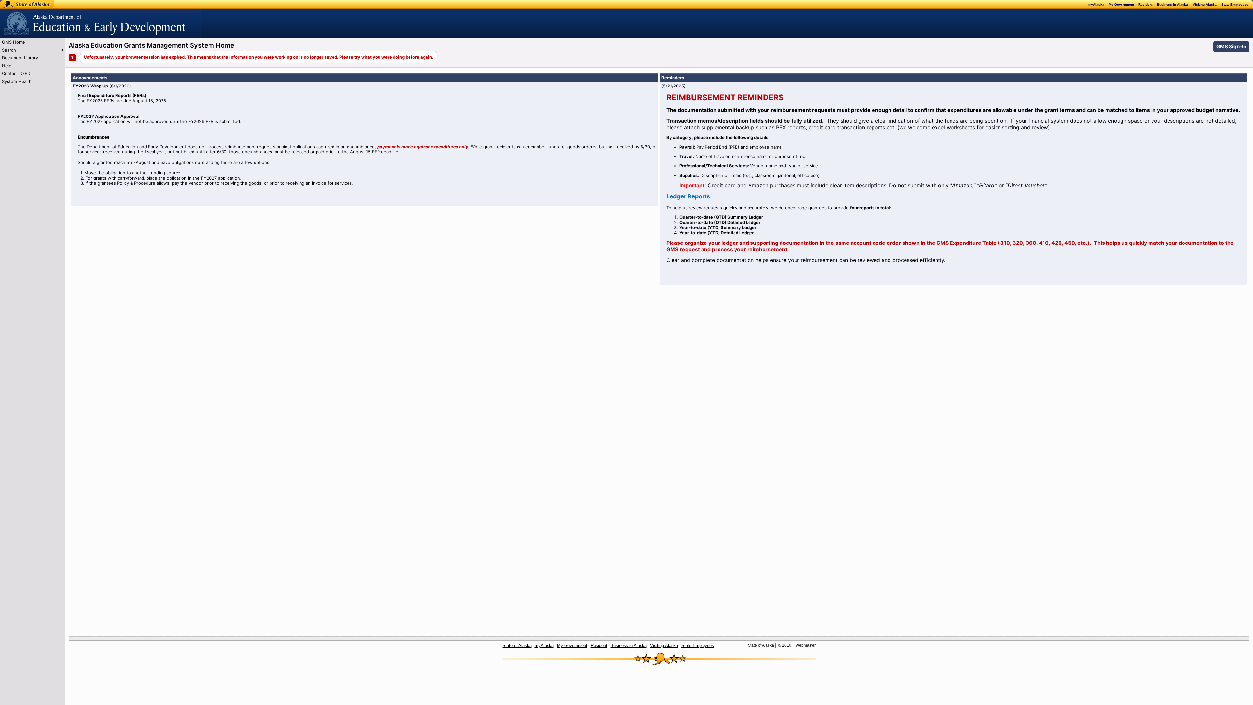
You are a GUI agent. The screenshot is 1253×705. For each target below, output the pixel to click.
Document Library (20, 57)
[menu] (32, 61)
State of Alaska (21, 4)
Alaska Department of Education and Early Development (57, 20)
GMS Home (13, 42)
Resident (1145, 4)
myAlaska (1096, 4)
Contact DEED (16, 73)
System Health (17, 81)
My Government (1121, 4)
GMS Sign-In (1231, 46)
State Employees (1234, 4)
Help (6, 65)
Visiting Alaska (1205, 4)
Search (9, 50)
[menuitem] (32, 42)
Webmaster (806, 645)
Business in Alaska (1172, 4)
